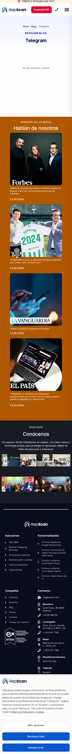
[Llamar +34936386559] (56, 9)
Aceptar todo (36, 747)
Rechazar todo (36, 736)
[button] (66, 10)
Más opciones (36, 725)
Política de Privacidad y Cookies (27, 711)
